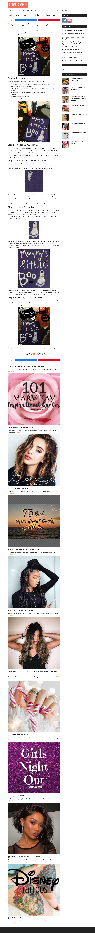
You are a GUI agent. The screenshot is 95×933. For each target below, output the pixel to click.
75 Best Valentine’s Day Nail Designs (72, 30)
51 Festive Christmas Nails (18, 735)
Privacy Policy (61, 930)
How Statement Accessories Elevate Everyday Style (28, 366)
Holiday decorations (13, 24)
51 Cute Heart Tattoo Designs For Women (73, 33)
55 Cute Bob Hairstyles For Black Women (24, 857)
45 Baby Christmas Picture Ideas (71, 49)
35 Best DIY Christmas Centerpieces (72, 60)
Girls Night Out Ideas (16, 796)
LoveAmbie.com (43, 930)
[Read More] (11, 371)
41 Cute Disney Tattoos (17, 918)
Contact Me (55, 930)
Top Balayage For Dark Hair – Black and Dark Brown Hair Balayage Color (34, 673)
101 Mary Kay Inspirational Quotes (21, 427)
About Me (49, 930)
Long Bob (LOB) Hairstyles (18, 488)
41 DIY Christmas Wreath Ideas (70, 47)
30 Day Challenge (67, 39)
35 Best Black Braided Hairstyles (20, 611)
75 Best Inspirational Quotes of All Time (23, 550)
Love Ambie (47, 5)
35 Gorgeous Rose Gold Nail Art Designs (73, 36)
